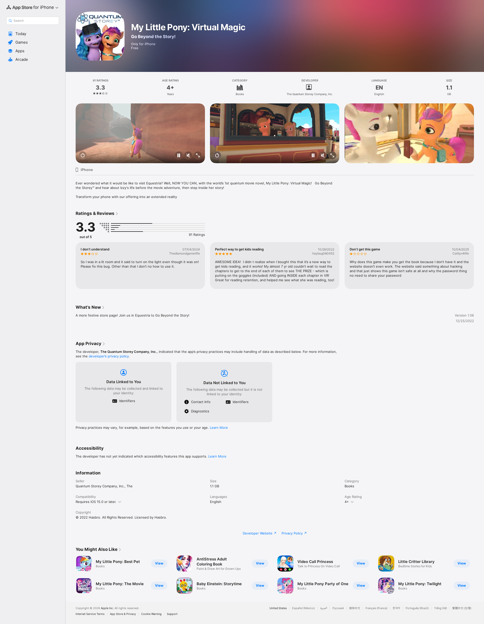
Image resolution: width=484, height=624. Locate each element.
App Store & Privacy (123, 614)
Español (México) (303, 608)
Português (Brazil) (417, 608)
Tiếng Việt (440, 608)
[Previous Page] (70, 133)
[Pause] (179, 155)
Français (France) (376, 608)
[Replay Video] (83, 155)
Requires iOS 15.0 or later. (96, 502)
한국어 (396, 608)
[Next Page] (478, 133)
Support (172, 614)
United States (278, 608)
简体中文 (354, 608)
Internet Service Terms (90, 614)
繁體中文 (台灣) (461, 608)
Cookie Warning (151, 614)
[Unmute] (188, 155)
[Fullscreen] (198, 155)
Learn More (219, 428)
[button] (33, 34)
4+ (347, 502)
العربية (323, 608)
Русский (338, 608)
